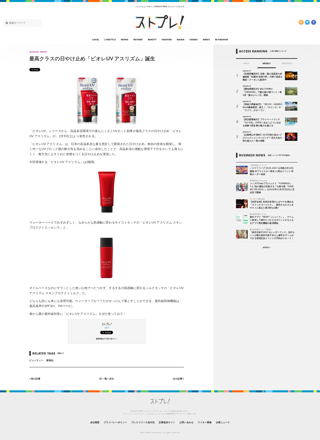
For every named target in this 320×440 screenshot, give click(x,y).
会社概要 (95, 422)
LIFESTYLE (110, 39)
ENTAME (137, 39)
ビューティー (36, 360)
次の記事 (178, 379)
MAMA (180, 39)
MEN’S (206, 39)
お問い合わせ (186, 422)
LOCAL (95, 39)
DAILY (246, 63)
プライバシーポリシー (115, 422)
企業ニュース (223, 422)
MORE (266, 247)
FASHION (167, 39)
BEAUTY (152, 39)
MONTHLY (287, 63)
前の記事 (35, 379)
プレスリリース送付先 (143, 422)
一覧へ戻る (108, 379)
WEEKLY (266, 63)
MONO (124, 39)
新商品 (49, 360)
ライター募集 (205, 422)
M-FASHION (221, 39)
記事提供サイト (167, 422)
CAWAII (194, 39)
